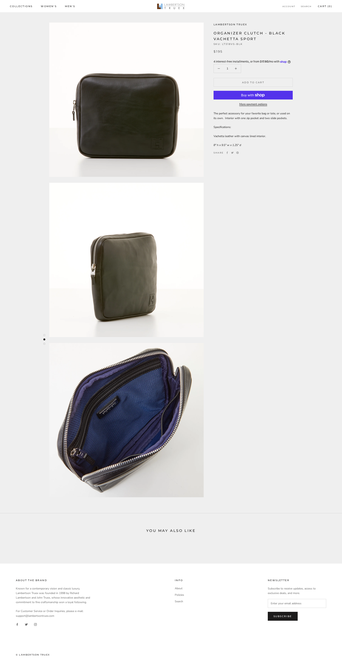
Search (306, 6)
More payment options (253, 104)
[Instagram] (35, 624)
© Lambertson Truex (33, 654)
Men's (70, 6)
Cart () (325, 6)
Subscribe (283, 616)
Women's (49, 6)
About (178, 588)
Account (288, 6)
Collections (21, 6)
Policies (179, 595)
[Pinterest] (237, 153)
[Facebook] (227, 153)
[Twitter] (232, 153)
